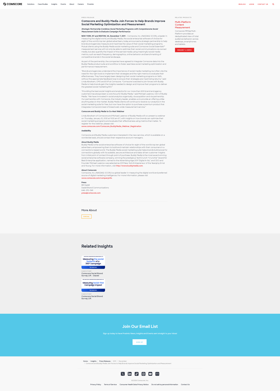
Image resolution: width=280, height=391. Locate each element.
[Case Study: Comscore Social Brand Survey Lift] (93, 285)
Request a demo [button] (184, 50)
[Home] (13, 5)
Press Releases (105, 361)
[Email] (157, 375)
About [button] (71, 4)
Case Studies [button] (43, 4)
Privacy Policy (95, 385)
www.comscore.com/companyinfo (96, 178)
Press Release (87, 17)
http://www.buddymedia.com (129, 166)
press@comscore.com (91, 193)
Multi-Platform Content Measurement (183, 25)
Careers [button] (81, 4)
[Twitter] (123, 375)
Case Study (86, 271)
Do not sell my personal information (164, 385)
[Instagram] (143, 375)
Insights (93, 361)
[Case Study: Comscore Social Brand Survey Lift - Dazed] (93, 262)
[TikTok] (137, 375)
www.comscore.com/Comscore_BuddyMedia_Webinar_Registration (111, 126)
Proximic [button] (90, 4)
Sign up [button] (139, 342)
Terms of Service (110, 385)
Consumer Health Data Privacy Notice (134, 385)
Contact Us (185, 385)
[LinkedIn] (130, 375)
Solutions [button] (30, 4)
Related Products (183, 17)
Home (85, 361)
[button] (242, 5)
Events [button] (63, 4)
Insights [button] (54, 4)
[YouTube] (150, 375)
